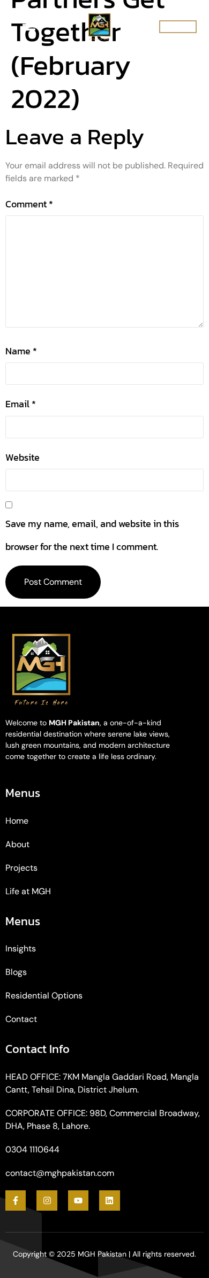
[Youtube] (78, 1200)
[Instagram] (46, 1200)
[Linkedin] (109, 1200)
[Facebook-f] (15, 1200)
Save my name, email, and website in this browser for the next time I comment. (92, 535)
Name (21, 351)
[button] (178, 26)
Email (20, 404)
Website (22, 457)
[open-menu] (29, 26)
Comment (29, 204)
